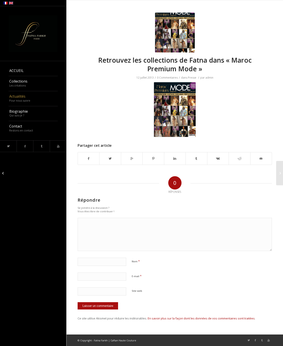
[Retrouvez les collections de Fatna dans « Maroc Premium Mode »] (175, 32)
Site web (137, 290)
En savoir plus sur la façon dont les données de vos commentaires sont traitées (201, 318)
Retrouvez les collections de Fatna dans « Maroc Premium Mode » (175, 64)
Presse (192, 77)
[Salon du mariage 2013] (3, 173)
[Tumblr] (41, 146)
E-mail (137, 276)
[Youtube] (58, 146)
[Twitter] (8, 146)
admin (209, 77)
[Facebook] (25, 146)
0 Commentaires (167, 77)
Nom (136, 261)
